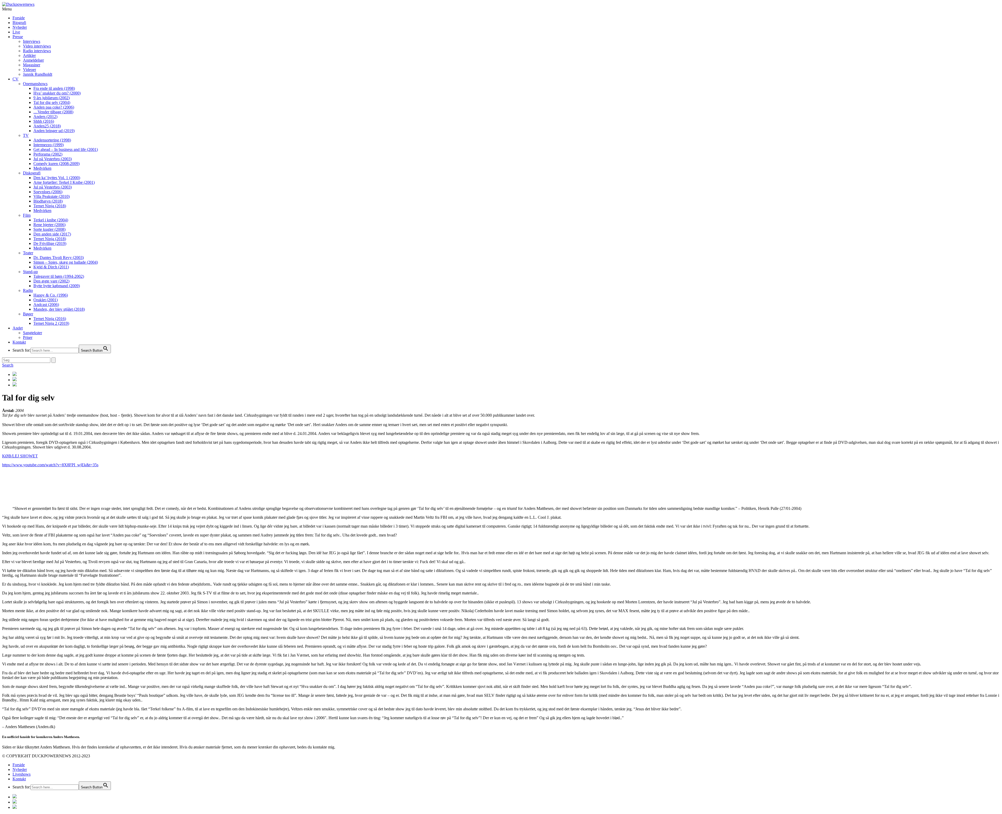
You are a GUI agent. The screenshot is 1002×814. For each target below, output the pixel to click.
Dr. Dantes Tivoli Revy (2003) (58, 257)
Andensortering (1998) (52, 140)
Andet (18, 328)
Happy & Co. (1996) (50, 295)
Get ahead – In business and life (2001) (65, 149)
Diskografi (31, 173)
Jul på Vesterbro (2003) (52, 159)
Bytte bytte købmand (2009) (56, 286)
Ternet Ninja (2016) (49, 318)
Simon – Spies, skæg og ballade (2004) (65, 262)
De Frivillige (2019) (49, 243)
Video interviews (37, 46)
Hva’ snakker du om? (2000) (57, 93)
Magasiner (31, 65)
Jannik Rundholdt (37, 74)
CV (16, 79)
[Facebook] (506, 379)
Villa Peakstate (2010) (51, 196)
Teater (28, 253)
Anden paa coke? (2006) (53, 107)
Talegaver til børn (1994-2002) (58, 276)
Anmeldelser (33, 60)
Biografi (19, 22)
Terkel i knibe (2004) (50, 220)
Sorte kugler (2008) (49, 229)
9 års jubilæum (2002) (51, 98)
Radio (28, 290)
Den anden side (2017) (52, 234)
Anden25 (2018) (47, 126)
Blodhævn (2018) (48, 201)
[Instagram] (506, 374)
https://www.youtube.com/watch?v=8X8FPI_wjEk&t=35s (50, 465)
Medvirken (42, 168)
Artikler (29, 55)
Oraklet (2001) (45, 300)
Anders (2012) (45, 116)
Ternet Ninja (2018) (49, 206)
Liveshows (22, 774)
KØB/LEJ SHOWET (20, 456)
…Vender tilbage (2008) (53, 112)
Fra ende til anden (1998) (54, 88)
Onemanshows (35, 83)
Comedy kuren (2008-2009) (56, 163)
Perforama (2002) (47, 154)
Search (7, 365)
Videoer (29, 69)
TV (26, 135)
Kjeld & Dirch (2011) (51, 267)
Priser (27, 337)
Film (27, 215)
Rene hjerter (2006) (49, 224)
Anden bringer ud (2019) (54, 130)
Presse (18, 36)
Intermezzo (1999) (48, 145)
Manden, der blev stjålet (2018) (59, 309)
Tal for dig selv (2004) (51, 102)
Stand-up (30, 271)
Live (16, 32)
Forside (19, 18)
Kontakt (19, 342)
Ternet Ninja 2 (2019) (51, 323)
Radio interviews (37, 51)
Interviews (31, 41)
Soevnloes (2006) (47, 192)
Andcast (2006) (46, 304)
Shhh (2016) (43, 121)
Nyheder (20, 27)
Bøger (28, 314)
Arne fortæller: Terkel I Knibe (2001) (64, 182)
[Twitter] (506, 384)
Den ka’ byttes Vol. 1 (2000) (56, 177)
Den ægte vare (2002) (51, 281)
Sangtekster (32, 333)
